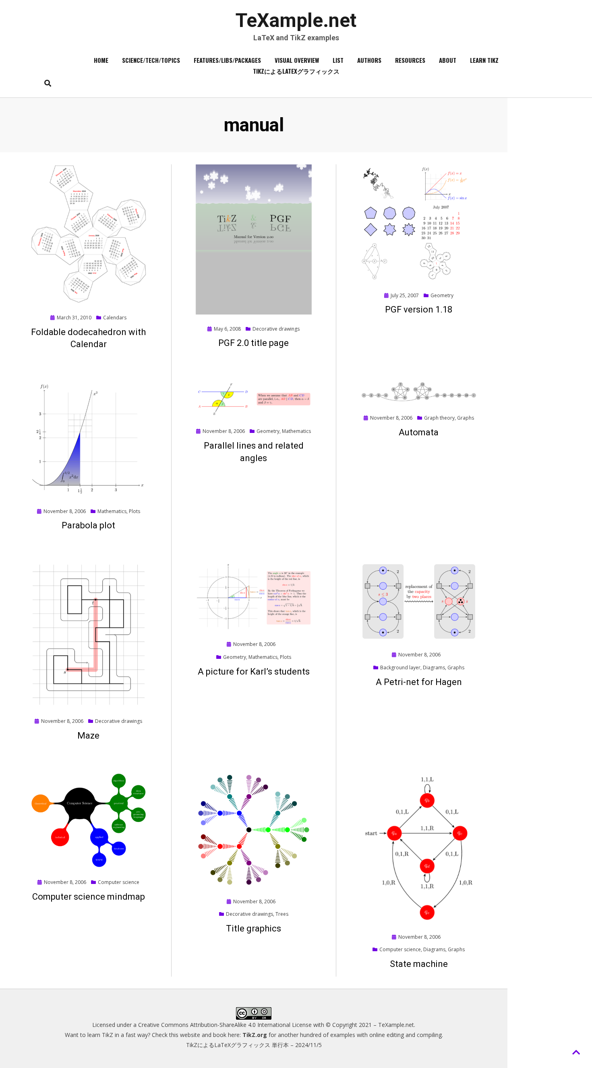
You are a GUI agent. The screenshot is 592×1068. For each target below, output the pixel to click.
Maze (88, 736)
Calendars (114, 317)
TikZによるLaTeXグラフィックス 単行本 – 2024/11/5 (254, 1045)
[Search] (45, 83)
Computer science (118, 882)
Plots (134, 511)
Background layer (400, 667)
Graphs (465, 417)
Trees (281, 914)
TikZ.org (254, 1035)
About (447, 60)
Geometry (442, 295)
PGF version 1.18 (418, 309)
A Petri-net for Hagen (419, 682)
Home (101, 60)
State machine (419, 964)
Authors (369, 60)
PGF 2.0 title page (253, 343)
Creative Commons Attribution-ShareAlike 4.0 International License (225, 1025)
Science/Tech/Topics (151, 60)
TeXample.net (296, 20)
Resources (410, 60)
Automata (419, 432)
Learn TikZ (484, 60)
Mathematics (111, 511)
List (338, 60)
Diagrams (434, 667)
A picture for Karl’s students (254, 671)
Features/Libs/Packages (227, 60)
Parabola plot (88, 525)
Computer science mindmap (88, 897)
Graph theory (439, 417)
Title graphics (253, 928)
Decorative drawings (276, 328)
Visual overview (297, 60)
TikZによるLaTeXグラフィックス (296, 70)
